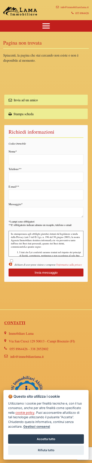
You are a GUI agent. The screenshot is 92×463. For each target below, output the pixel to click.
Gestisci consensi (36, 426)
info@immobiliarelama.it (75, 7)
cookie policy (24, 412)
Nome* (13, 151)
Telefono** (15, 169)
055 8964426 (82, 13)
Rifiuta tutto (46, 450)
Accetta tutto (46, 439)
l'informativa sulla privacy (69, 264)
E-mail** (14, 186)
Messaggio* (16, 204)
